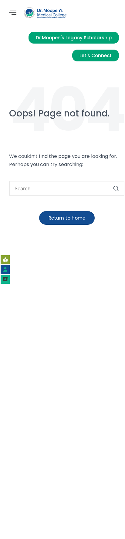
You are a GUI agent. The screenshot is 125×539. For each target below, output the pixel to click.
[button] (12, 13)
